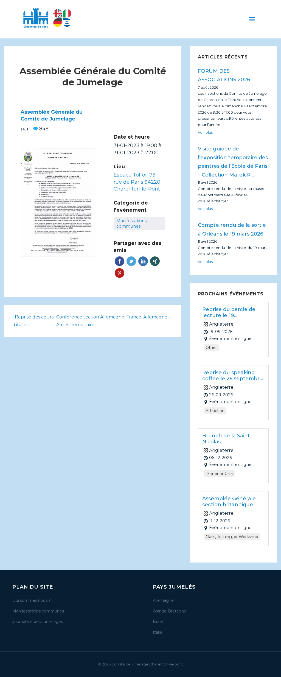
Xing (155, 261)
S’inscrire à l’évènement (139, 116)
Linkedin (143, 261)
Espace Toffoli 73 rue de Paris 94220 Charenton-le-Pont (137, 182)
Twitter (131, 261)
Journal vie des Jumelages (37, 621)
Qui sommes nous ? (31, 600)
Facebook (119, 261)
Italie (157, 632)
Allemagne (163, 600)
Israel (158, 621)
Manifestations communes (38, 611)
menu (252, 19)
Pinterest (119, 273)
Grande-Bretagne (169, 611)
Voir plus (205, 132)
